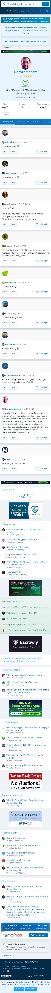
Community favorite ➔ (13, 794)
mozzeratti (10, 282)
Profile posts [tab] (7, 121)
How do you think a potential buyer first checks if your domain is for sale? (22, 659)
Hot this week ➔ (10, 722)
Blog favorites (9, 881)
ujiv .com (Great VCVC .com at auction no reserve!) (27, 607)
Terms (34, 968)
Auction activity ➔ (11, 601)
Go (46, 4)
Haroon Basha (20, 542)
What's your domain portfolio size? (22, 682)
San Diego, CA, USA (36, 90)
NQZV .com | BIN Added (17, 547)
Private (43, 41)
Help (3, 971)
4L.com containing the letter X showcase (24, 765)
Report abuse (26, 966)
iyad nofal (19, 535)
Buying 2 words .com (16, 838)
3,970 (5, 106)
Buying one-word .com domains (20, 852)
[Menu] (4, 11)
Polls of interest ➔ (11, 669)
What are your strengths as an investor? (24, 675)
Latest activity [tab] (23, 121)
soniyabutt (10, 173)
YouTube (22, 497)
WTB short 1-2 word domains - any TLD (24, 845)
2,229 (43, 106)
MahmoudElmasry (20, 574)
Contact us (6, 966)
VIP (21, 76)
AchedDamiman (13, 375)
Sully (17, 805)
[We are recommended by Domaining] (6, 977)
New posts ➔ (8, 524)
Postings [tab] (37, 121)
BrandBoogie (20, 557)
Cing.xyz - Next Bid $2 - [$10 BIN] (21, 554)
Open (21, 41)
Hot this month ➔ (11, 832)
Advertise (15, 966)
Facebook (20, 495)
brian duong (19, 549)
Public (34, 41)
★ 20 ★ (28, 76)
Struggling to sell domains (18, 860)
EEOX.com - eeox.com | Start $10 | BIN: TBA (26, 630)
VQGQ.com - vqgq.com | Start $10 (22, 539)
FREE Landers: (11, 41)
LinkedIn (31, 495)
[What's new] (41, 11)
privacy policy (24, 984)
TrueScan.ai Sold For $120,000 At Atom (24, 737)
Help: (28, 41)
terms (32, 984)
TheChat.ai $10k (13, 571)
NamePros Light (16, 962)
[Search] (47, 11)
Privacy (42, 968)
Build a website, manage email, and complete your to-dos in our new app (25, 30)
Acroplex (17, 917)
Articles (29, 497)
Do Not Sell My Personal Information (16, 968)
